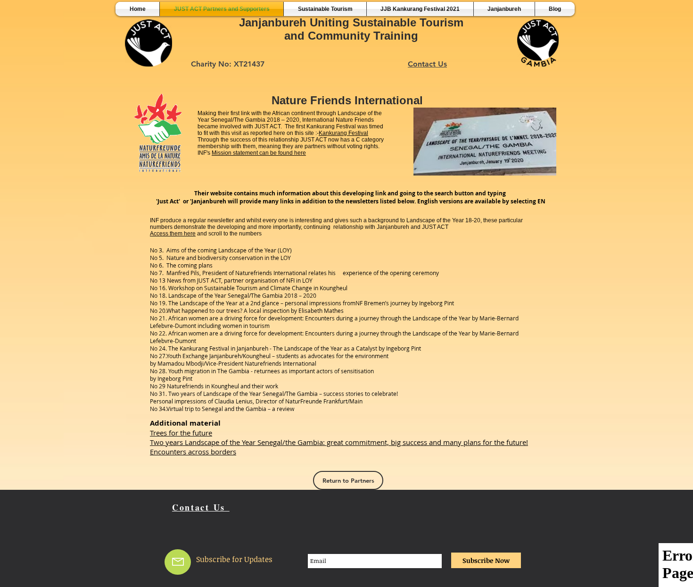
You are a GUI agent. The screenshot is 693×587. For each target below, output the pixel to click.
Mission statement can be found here (259, 153)
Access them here (173, 233)
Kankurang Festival (343, 133)
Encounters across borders (193, 451)
